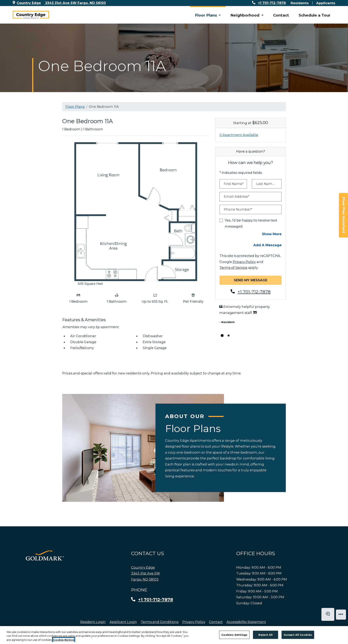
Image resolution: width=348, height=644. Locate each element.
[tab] (222, 335)
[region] (174, 635)
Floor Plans (75, 107)
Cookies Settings (234, 634)
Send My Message (250, 280)
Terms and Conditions (159, 622)
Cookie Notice (63, 639)
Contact (281, 15)
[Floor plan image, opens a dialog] (135, 215)
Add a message (267, 245)
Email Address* (236, 196)
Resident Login (93, 622)
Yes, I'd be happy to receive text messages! (251, 223)
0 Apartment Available (239, 135)
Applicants (325, 3)
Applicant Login (123, 622)
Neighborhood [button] (245, 15)
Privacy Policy (244, 262)
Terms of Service (233, 267)
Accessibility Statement (246, 622)
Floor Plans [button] (206, 15)
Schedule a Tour (314, 15)
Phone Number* (238, 209)
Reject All (265, 634)
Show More (272, 234)
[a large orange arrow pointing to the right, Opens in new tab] (45, 556)
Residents (300, 3)
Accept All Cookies (298, 634)
